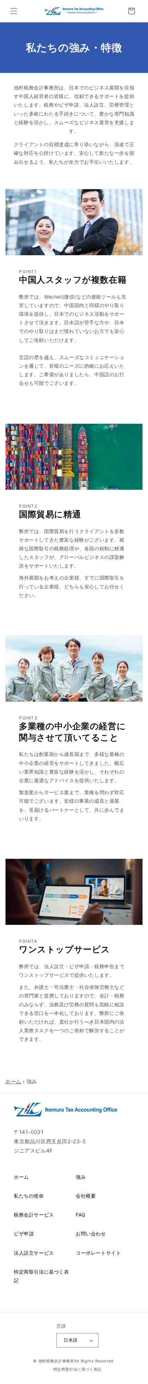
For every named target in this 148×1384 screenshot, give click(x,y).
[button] (13, 11)
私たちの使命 (29, 1196)
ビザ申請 (24, 1233)
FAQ (81, 1215)
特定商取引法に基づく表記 (41, 1276)
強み (81, 1177)
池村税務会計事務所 (56, 1361)
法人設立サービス (34, 1253)
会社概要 (86, 1196)
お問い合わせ (91, 1233)
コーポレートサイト (98, 1253)
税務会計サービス (34, 1215)
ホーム (13, 1081)
